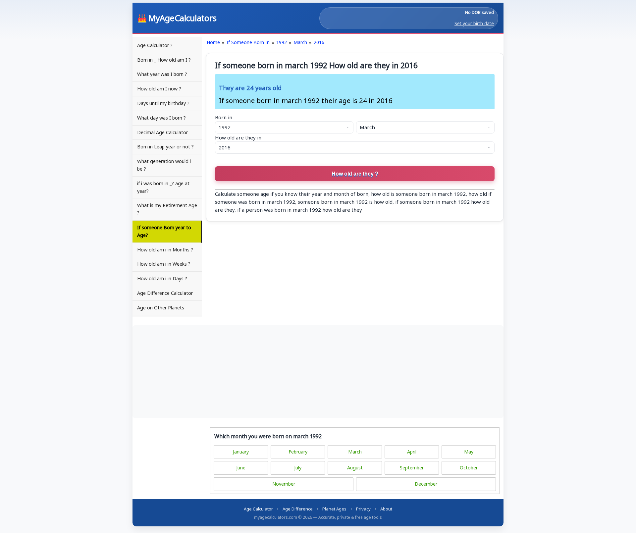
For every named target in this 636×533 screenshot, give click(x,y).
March (300, 42)
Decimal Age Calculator (162, 132)
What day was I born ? (161, 118)
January (241, 452)
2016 (319, 42)
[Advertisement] (318, 371)
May (468, 452)
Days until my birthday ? (163, 103)
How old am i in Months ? (165, 249)
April (411, 452)
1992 (281, 42)
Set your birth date (474, 24)
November (283, 484)
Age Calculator (258, 509)
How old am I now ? (159, 88)
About (386, 509)
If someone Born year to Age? (164, 231)
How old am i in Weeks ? (163, 264)
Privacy (363, 509)
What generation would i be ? (164, 165)
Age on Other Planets (160, 307)
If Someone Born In (248, 42)
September (412, 467)
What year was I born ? (162, 74)
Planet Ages (334, 509)
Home (213, 42)
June (240, 467)
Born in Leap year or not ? (165, 146)
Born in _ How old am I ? (164, 60)
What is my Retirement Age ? (167, 209)
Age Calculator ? (155, 45)
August (355, 467)
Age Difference (298, 509)
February (298, 452)
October (469, 467)
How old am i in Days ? (162, 278)
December (426, 484)
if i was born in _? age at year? (163, 187)
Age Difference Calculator (165, 293)
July (297, 467)
